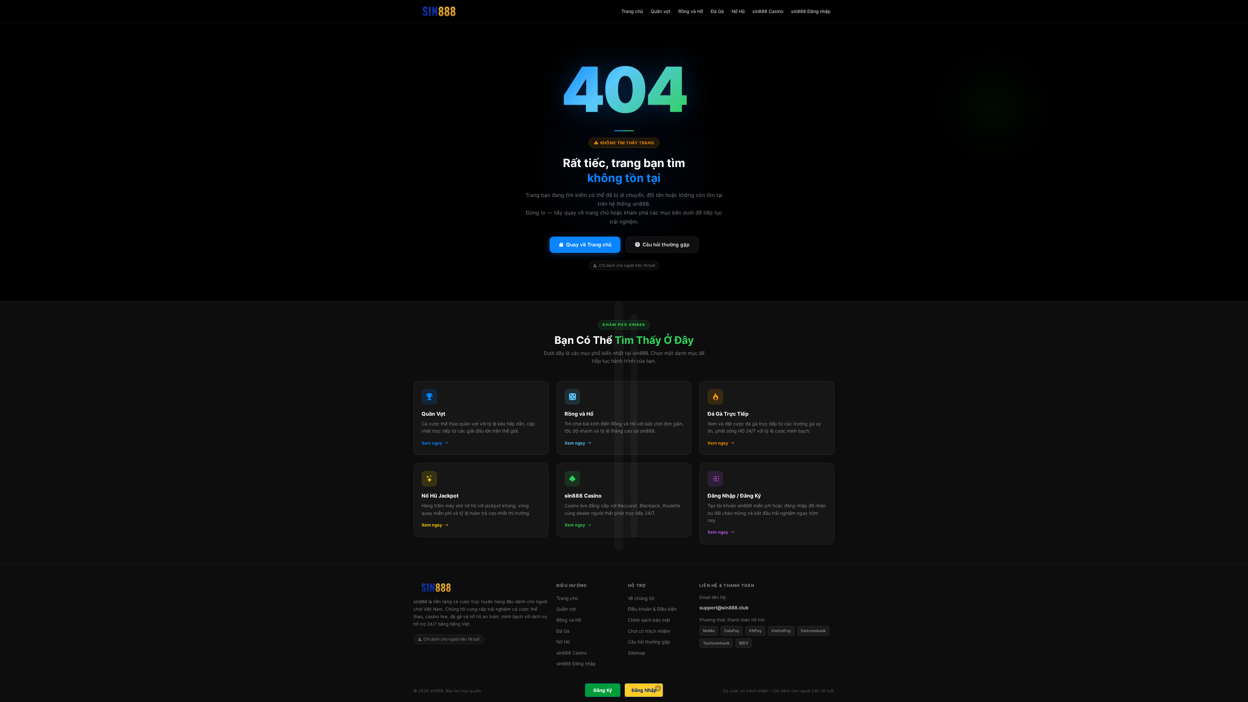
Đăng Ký (602, 690)
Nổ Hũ (738, 11)
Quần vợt (660, 11)
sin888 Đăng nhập (811, 11)
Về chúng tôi (641, 598)
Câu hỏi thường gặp (666, 244)
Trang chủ (632, 11)
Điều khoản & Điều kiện (652, 609)
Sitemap (636, 653)
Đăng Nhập (643, 690)
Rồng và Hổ (690, 11)
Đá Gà (717, 11)
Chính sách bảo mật (649, 620)
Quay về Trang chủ (588, 244)
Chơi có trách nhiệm (649, 631)
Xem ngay (432, 443)
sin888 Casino (767, 11)
